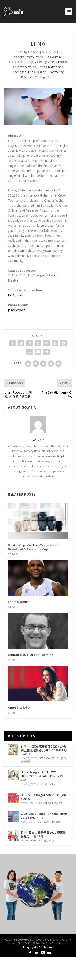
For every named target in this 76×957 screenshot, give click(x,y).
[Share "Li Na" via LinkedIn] (55, 343)
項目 (51, 840)
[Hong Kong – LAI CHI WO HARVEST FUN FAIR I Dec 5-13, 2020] (13, 775)
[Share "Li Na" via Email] (38, 352)
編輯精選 (26, 761)
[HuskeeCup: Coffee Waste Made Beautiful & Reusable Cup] (38, 521)
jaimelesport (16, 310)
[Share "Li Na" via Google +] (29, 343)
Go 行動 (51, 758)
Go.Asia (33, 52)
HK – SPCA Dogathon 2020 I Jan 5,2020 (43, 797)
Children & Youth (24, 67)
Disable (42, 72)
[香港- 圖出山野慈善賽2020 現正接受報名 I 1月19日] (13, 835)
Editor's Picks (47, 784)
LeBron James (18, 602)
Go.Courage (38, 77)
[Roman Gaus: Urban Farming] (38, 630)
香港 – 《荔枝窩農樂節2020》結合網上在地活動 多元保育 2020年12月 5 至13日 (44, 750)
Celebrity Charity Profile (28, 57)
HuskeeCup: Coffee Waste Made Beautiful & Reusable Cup (33, 547)
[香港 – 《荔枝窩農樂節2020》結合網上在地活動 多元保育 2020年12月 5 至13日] (13, 749)
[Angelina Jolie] (38, 683)
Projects (57, 803)
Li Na (51, 77)
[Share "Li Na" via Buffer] (63, 343)
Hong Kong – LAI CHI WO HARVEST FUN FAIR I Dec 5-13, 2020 (42, 776)
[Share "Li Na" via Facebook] (12, 343)
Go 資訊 (61, 758)
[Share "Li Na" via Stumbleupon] (29, 352)
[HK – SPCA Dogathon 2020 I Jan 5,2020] (13, 798)
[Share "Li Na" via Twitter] (21, 343)
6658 (42, 758)
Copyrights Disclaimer (38, 947)
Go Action (45, 803)
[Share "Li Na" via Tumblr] (38, 343)
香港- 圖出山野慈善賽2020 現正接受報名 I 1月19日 (43, 834)
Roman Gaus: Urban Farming (30, 655)
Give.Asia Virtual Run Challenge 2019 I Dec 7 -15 (44, 816)
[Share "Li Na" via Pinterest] (46, 343)
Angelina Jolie (19, 707)
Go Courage (53, 57)
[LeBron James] (38, 578)
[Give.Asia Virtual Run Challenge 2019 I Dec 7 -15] (13, 816)
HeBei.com (15, 295)
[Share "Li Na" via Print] (46, 352)
